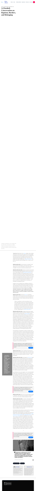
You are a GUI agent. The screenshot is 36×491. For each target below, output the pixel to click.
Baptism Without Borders (27, 309)
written (24, 253)
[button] (34, 2)
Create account (22, 463)
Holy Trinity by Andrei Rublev (27, 272)
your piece (26, 294)
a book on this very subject (16, 415)
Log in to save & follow (16, 463)
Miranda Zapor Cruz (11, 6)
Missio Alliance (7, 6)
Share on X (31, 347)
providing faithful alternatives (27, 414)
